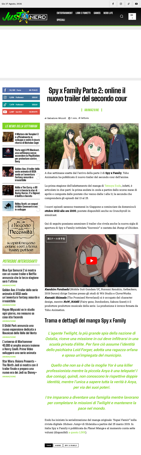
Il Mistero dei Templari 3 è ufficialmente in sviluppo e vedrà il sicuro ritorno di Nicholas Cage (27, 138)
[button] (121, 16)
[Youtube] (136, 4)
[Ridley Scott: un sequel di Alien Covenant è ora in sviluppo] (8, 206)
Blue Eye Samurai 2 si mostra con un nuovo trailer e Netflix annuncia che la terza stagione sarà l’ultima (20, 275)
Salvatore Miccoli (56, 118)
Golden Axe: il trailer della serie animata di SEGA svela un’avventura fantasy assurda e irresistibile (27, 174)
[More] (135, 117)
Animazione (9, 285)
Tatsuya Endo (113, 185)
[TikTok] (129, 4)
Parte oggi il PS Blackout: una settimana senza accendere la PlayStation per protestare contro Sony (27, 155)
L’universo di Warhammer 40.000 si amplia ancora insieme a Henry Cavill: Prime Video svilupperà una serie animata (21, 347)
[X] (111, 117)
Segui (34, 97)
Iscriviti (33, 111)
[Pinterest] (119, 117)
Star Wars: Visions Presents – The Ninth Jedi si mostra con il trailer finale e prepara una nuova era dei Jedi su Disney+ (20, 366)
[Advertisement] (70, 54)
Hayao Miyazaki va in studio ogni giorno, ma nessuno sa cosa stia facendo (18, 313)
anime (58, 445)
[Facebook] (113, 4)
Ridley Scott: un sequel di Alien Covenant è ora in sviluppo (26, 206)
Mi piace (33, 90)
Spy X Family (71, 445)
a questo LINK (77, 432)
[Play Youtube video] (92, 260)
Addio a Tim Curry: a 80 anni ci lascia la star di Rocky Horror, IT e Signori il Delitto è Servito (27, 192)
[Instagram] (121, 4)
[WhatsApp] (126, 117)
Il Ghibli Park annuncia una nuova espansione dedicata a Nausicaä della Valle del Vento (19, 329)
